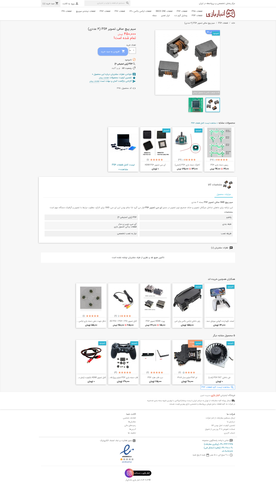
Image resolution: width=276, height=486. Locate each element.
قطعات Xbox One (164, 11)
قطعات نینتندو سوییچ (85, 11)
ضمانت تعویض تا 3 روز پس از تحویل (220, 429)
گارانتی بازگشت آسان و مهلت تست (113, 81)
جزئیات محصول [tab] (224, 194)
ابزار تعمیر (165, 15)
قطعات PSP (197, 15)
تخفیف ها (132, 432)
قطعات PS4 (182, 11)
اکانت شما (131, 414)
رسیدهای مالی (130, 425)
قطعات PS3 (105, 11)
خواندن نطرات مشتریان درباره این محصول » (114, 74)
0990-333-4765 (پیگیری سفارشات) (218, 444)
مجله (154, 15)
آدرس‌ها (132, 429)
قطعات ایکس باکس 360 (140, 11)
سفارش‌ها (132, 421)
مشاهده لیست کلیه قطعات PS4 (218, 387)
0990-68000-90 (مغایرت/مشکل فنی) (218, 447)
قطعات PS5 (197, 11)
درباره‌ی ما (231, 421)
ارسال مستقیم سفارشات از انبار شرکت (220, 418)
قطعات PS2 (120, 11)
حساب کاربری (229, 432)
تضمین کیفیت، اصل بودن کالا (223, 425)
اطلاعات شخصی (129, 418)
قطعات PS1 (66, 11)
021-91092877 (227, 451)
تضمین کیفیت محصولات (117, 77)
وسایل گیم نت (180, 15)
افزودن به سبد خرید (113, 51)
